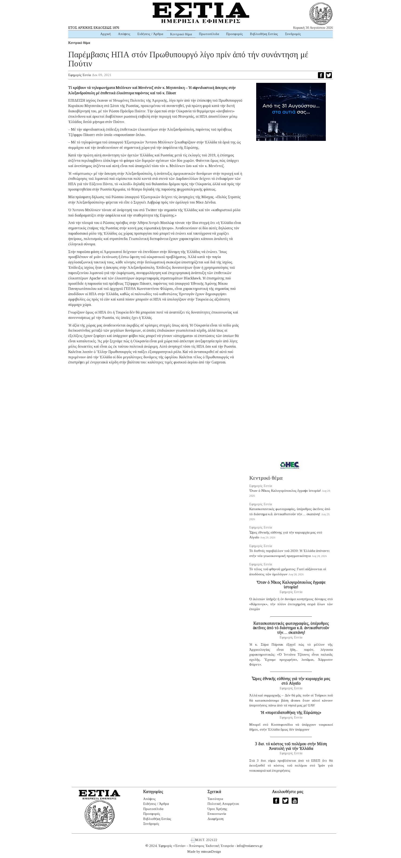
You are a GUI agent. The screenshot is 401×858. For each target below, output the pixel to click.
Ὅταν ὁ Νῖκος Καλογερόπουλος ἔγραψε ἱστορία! (285, 490)
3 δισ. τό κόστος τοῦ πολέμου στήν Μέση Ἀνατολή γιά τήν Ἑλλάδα (291, 746)
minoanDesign (211, 851)
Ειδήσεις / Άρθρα (150, 34)
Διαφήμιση (215, 819)
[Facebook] (321, 75)
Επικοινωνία (216, 814)
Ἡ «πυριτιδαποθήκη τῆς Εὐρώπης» (291, 712)
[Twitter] (329, 75)
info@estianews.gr (250, 846)
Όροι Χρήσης (217, 809)
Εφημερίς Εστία (79, 75)
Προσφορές (234, 34)
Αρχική (105, 34)
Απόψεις (124, 34)
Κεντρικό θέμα (181, 34)
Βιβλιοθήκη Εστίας (264, 34)
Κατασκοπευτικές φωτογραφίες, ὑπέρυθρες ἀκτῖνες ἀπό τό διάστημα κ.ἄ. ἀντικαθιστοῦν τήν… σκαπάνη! (291, 628)
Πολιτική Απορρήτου (223, 804)
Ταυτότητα (215, 799)
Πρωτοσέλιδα (209, 34)
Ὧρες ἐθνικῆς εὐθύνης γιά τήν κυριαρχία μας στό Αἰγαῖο (291, 681)
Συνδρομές (293, 34)
